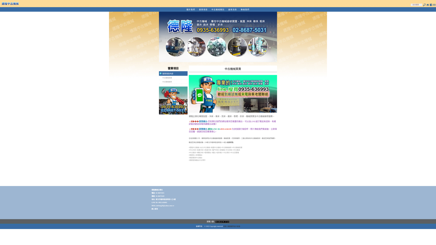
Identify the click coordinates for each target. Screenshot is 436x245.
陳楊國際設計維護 (233, 226)
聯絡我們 (245, 10)
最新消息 (232, 10)
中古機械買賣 (167, 78)
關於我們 (191, 10)
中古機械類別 (218, 10)
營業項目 (203, 10)
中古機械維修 (167, 82)
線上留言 (155, 209)
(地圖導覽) (230, 142)
